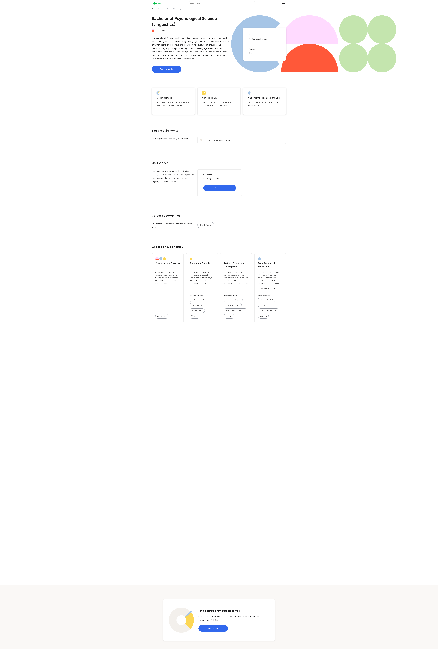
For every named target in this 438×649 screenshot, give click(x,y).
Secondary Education (201, 263)
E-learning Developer (232, 305)
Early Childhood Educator (268, 310)
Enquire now (219, 188)
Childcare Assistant (266, 300)
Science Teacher (197, 310)
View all (194, 316)
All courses (162, 316)
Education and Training (167, 263)
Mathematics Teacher (198, 300)
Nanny (262, 305)
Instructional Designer (233, 300)
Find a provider (167, 69)
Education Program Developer (235, 310)
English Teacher (205, 225)
